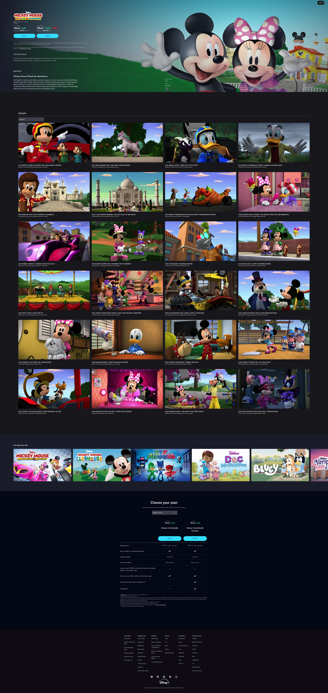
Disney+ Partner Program (143, 670)
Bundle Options (154, 638)
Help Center (140, 652)
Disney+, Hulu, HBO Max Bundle (156, 652)
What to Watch (141, 649)
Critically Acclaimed (183, 645)
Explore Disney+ (141, 638)
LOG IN (321, 3)
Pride (180, 660)
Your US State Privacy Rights (128, 648)
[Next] (324, 464)
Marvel (166, 645)
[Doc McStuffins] (221, 465)
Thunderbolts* (195, 660)
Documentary (181, 656)
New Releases (141, 645)
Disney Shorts (181, 652)
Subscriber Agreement (129, 653)
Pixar (166, 642)
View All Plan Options (19, 54)
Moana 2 (194, 649)
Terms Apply (123, 594)
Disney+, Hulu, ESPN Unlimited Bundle (156, 646)
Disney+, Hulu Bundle (156, 642)
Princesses (181, 663)
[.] (152, 677)
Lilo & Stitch (194, 652)
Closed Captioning (142, 663)
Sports (180, 649)
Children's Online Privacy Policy (129, 643)
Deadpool (194, 638)
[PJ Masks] (161, 465)
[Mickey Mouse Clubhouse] (102, 465)
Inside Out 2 (194, 645)
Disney (166, 638)
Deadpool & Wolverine (197, 642)
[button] (143, 636)
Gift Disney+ (140, 667)
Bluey (193, 656)
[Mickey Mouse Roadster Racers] (42, 465)
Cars (193, 663)
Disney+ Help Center (161, 604)
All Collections (182, 638)
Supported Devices (142, 656)
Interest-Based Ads (128, 660)
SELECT (24, 36)
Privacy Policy (127, 638)
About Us (140, 660)
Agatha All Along (196, 667)
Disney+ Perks (141, 642)
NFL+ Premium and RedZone (155, 657)
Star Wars (167, 649)
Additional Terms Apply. (25, 48)
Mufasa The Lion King (197, 670)
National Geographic (169, 652)
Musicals (180, 642)
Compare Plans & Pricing (156, 662)
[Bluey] (280, 465)
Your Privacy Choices (128, 656)
